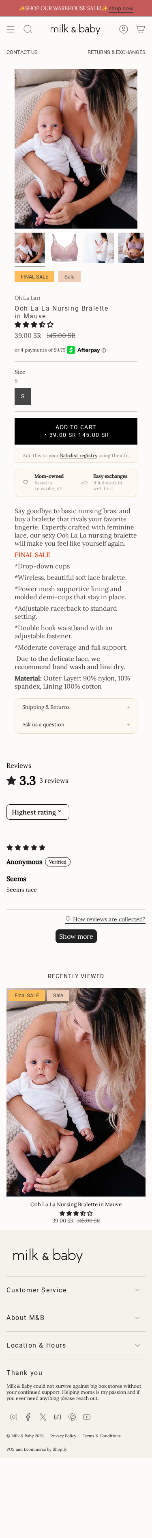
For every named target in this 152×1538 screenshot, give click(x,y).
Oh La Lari (28, 297)
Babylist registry (78, 455)
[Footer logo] (47, 1254)
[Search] (27, 29)
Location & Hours (36, 1345)
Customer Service (36, 1290)
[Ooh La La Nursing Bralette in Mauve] (76, 1092)
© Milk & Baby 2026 (25, 1436)
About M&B (25, 1318)
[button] (34, 324)
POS (10, 1449)
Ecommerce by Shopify (45, 1449)
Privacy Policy (63, 1436)
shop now (121, 8)
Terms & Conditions (102, 1436)
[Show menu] (10, 29)
